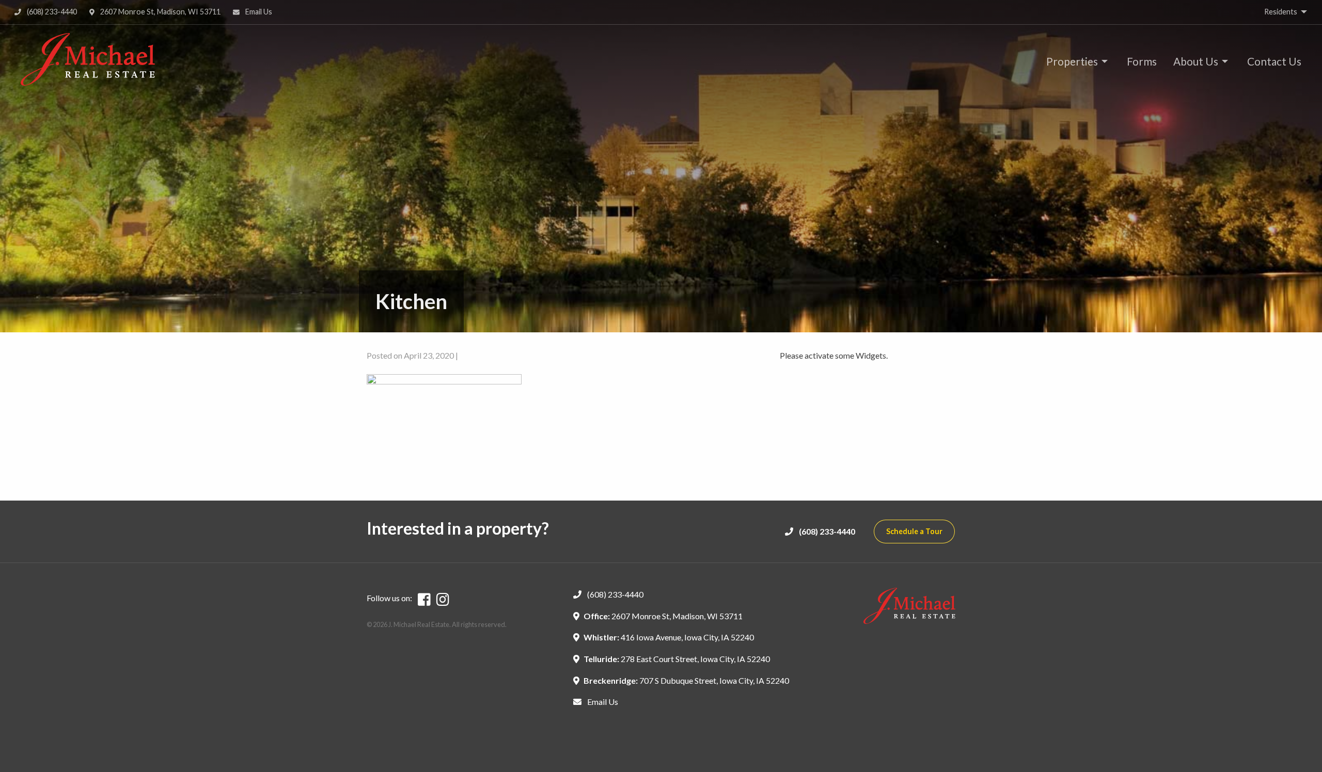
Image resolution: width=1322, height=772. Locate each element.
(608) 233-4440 (51, 11)
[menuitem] (1074, 61)
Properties (1072, 61)
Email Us (258, 11)
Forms (1142, 61)
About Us (1195, 61)
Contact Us (1274, 61)
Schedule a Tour (914, 531)
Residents (1280, 11)
